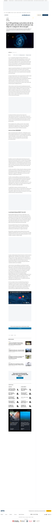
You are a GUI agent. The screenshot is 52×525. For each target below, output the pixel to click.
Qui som (6, 514)
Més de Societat (11, 339)
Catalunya (7, 12)
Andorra (15, 12)
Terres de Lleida (28, 12)
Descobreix (11, 410)
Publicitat (10, 514)
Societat (9, 341)
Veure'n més (28, 410)
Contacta (15, 514)
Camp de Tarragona (24, 12)
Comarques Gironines (18, 12)
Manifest (2, 514)
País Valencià (12, 12)
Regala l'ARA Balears (21, 514)
